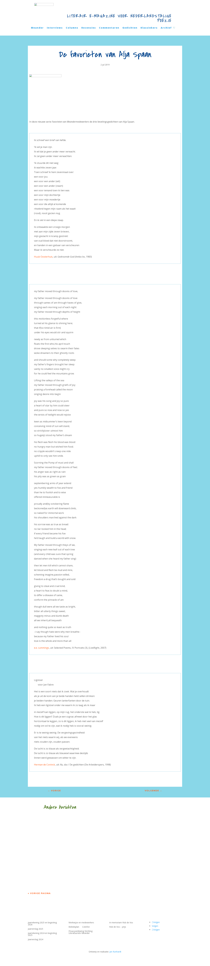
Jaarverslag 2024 (35, 939)
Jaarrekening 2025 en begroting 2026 (42, 924)
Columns (72, 28)
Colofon (86, 927)
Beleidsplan (74, 927)
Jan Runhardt (115, 951)
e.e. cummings (41, 647)
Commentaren (109, 28)
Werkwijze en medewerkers (81, 923)
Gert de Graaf (43, 872)
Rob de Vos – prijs (117, 927)
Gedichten (129, 28)
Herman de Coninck (44, 764)
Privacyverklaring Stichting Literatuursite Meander (80, 932)
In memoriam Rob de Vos (121, 923)
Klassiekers (149, 28)
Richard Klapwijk (45, 846)
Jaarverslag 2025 (35, 929)
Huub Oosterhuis (43, 256)
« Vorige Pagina (39, 893)
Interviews (55, 28)
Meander (37, 28)
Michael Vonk (41, 820)
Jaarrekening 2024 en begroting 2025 (42, 934)
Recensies (88, 28)
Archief (166, 28)
